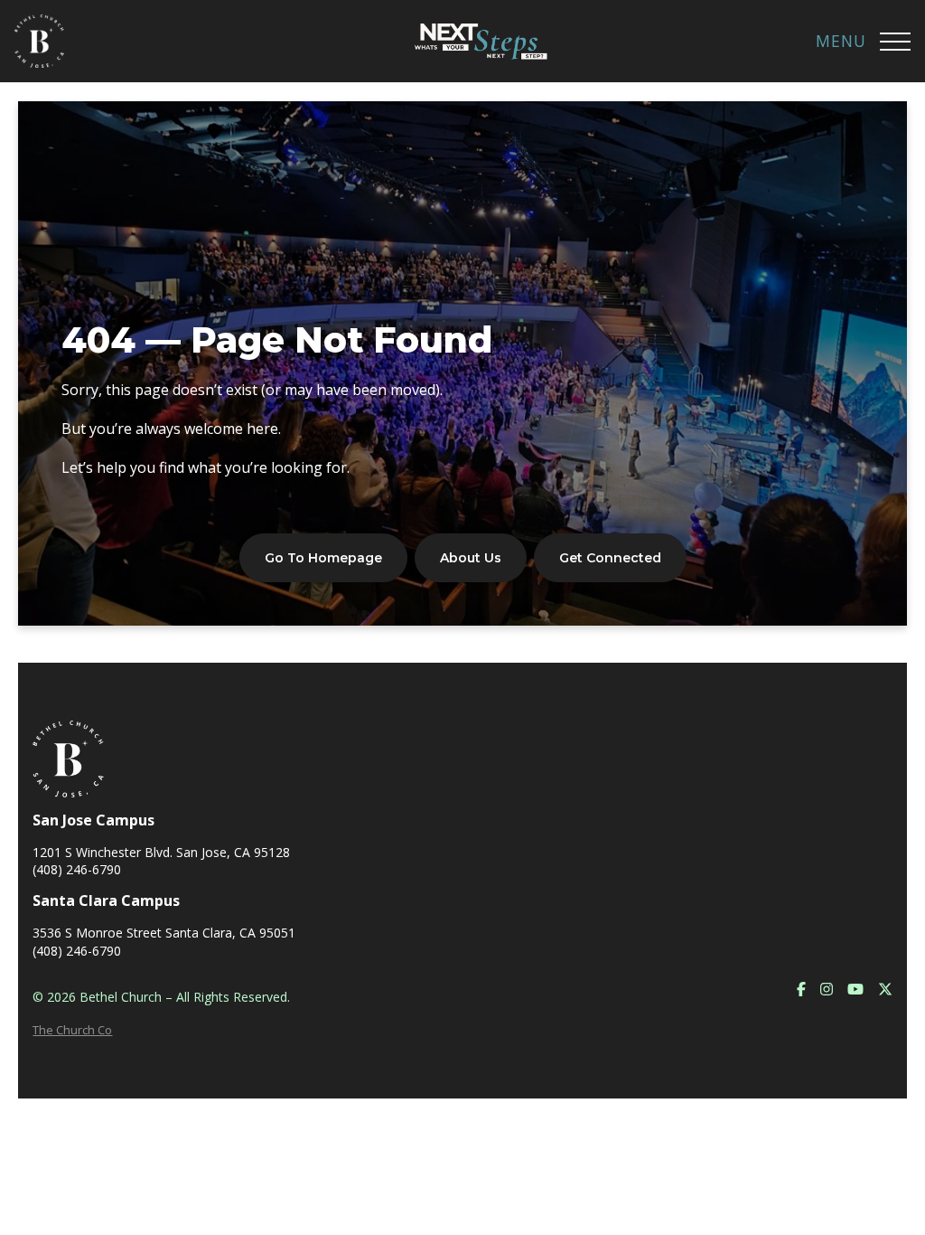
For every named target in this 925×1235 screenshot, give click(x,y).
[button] (895, 41)
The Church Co (72, 1030)
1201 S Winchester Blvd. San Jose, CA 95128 (161, 852)
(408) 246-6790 (77, 869)
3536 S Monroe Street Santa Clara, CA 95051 (164, 932)
